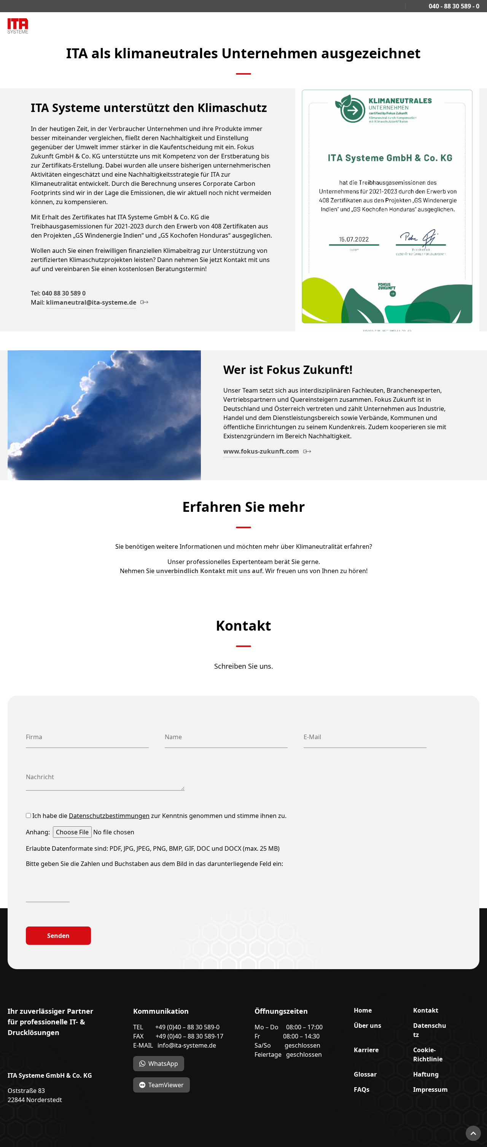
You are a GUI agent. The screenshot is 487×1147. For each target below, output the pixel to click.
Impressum (430, 1089)
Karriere (366, 1050)
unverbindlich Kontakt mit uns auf (208, 571)
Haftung (426, 1074)
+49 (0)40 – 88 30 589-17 (189, 1036)
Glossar (365, 1074)
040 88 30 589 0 (64, 293)
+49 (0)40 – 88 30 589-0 (187, 1027)
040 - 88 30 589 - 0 (453, 6)
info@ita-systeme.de (187, 1045)
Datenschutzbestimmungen (109, 816)
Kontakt (425, 1010)
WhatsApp (163, 1063)
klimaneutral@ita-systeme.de (91, 302)
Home (363, 1010)
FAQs (361, 1089)
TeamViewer (166, 1085)
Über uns (367, 1025)
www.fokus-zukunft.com (261, 451)
